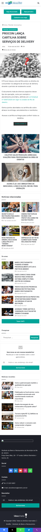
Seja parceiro (28, 12)
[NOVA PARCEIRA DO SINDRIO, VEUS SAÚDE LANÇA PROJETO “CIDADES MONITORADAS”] (11, 231)
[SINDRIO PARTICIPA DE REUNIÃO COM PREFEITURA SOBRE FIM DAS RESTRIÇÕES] (30, 207)
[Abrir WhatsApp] (36, 527)
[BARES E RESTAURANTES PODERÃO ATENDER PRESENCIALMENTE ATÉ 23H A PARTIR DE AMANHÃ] (7, 265)
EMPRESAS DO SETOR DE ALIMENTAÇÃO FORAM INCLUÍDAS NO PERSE (30, 240)
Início (5, 25)
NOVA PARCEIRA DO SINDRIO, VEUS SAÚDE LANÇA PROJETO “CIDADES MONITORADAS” (9, 242)
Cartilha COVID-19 (20, 123)
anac (3, 46)
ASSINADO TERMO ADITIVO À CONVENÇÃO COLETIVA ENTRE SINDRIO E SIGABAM (25, 311)
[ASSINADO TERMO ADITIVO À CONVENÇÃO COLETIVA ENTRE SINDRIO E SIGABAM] (7, 312)
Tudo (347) (20, 321)
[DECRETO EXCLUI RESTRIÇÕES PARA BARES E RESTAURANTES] (11, 207)
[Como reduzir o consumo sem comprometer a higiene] (7, 426)
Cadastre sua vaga (20, 17)
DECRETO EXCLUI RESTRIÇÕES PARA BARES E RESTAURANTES (11, 216)
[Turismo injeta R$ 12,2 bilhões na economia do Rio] (7, 416)
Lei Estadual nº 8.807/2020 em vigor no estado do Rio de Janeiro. (20, 99)
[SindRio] (13, 2)
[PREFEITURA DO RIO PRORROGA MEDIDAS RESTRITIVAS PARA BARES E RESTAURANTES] (7, 290)
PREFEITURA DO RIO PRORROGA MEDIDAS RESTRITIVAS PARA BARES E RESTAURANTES (26, 289)
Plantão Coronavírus (15, 25)
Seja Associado (11, 12)
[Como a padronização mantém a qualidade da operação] (7, 386)
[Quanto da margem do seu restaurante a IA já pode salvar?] (7, 407)
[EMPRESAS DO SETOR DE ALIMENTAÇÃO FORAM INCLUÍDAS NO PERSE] (30, 231)
